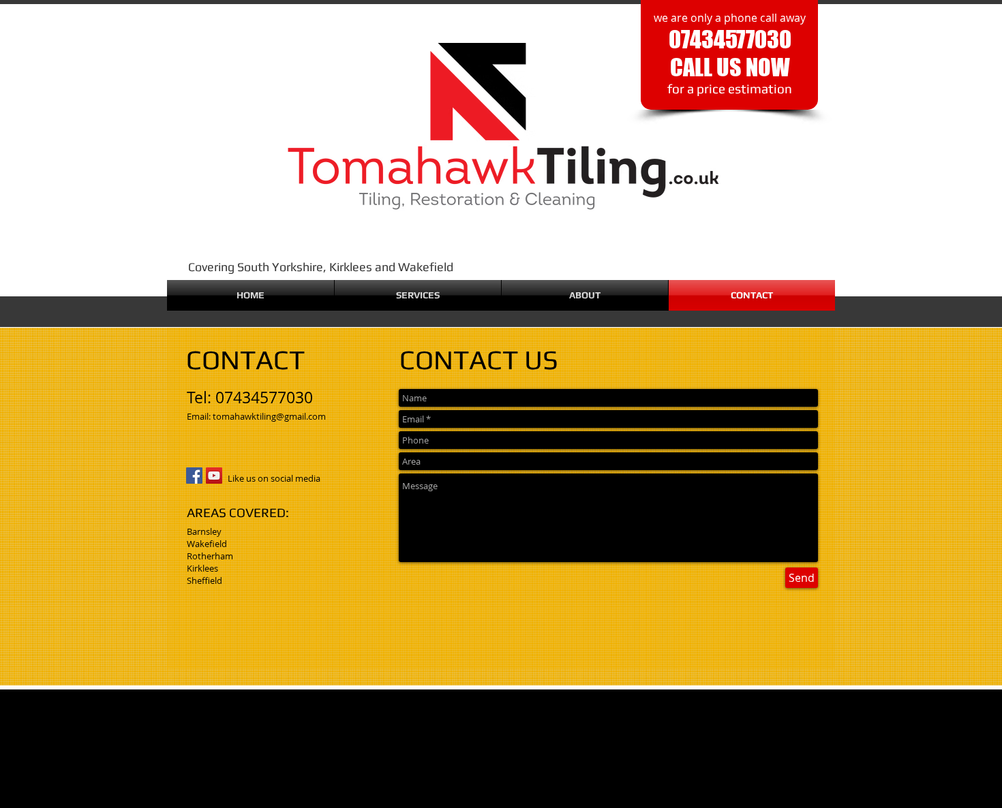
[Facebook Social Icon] (194, 475)
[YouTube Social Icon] (214, 475)
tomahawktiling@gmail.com (269, 416)
